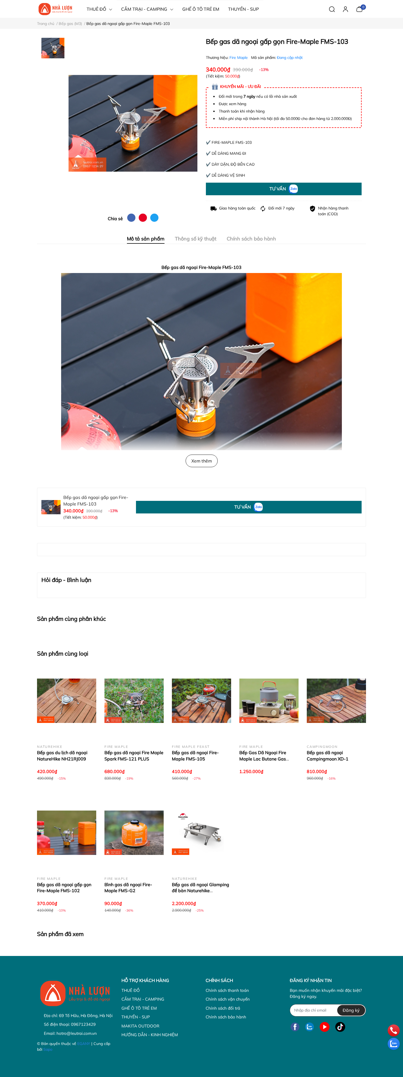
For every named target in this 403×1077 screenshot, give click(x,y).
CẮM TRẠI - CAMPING (142, 999)
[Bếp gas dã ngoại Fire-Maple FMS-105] (201, 700)
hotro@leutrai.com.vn (76, 1033)
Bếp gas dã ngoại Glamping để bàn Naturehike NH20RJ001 (200, 891)
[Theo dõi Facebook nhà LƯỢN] (295, 1027)
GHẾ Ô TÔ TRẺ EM (139, 1008)
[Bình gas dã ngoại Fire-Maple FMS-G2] (134, 832)
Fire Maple (239, 57)
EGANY (83, 1043)
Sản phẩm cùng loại (62, 653)
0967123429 (83, 1024)
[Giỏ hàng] (359, 8)
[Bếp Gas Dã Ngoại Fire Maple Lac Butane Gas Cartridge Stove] (269, 700)
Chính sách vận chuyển (228, 999)
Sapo (47, 1049)
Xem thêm (201, 461)
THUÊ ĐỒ (130, 990)
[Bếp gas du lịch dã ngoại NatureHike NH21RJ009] (66, 700)
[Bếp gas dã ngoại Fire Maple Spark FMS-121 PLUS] (134, 700)
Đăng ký (351, 1010)
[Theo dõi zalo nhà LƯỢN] (309, 1027)
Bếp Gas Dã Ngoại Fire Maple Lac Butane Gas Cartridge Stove (262, 759)
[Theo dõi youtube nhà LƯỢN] (324, 1027)
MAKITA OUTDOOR (140, 1026)
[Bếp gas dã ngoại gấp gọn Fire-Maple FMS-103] (133, 123)
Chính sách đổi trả (223, 1008)
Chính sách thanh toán (227, 990)
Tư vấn (278, 188)
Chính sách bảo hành (226, 1016)
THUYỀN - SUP (135, 1016)
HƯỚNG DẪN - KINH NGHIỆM (149, 1034)
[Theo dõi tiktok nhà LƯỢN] (340, 1027)
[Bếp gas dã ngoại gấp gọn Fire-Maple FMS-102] (66, 832)
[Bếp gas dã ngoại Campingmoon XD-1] (336, 700)
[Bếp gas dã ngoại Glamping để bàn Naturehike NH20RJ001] (201, 832)
